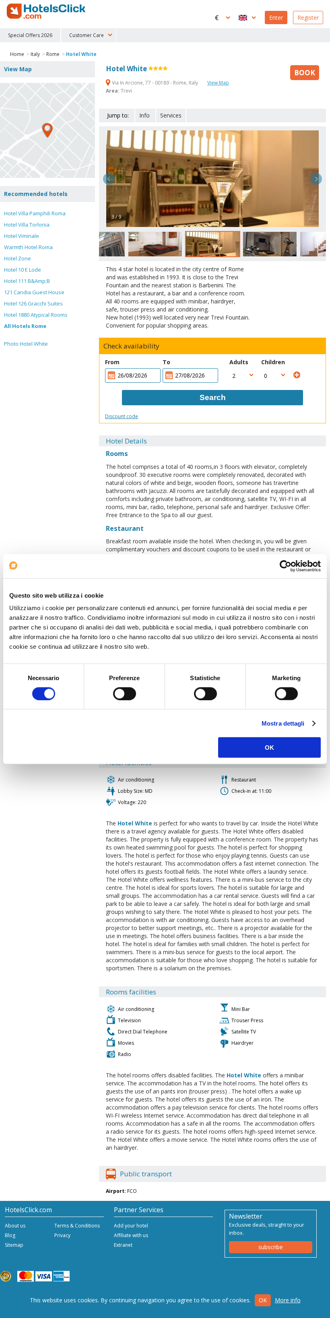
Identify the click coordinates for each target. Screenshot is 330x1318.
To (166, 362)
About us (15, 1225)
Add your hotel (131, 1225)
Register (308, 17)
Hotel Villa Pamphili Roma (35, 213)
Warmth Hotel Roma (28, 247)
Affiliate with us (131, 1235)
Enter (276, 17)
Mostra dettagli (283, 723)
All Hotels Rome (25, 326)
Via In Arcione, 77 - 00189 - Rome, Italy (155, 82)
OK (269, 747)
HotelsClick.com (46, 11)
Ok (263, 1300)
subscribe (270, 1247)
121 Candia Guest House (34, 292)
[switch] (124, 693)
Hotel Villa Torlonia (27, 224)
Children (273, 362)
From (112, 362)
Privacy (62, 1235)
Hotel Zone (17, 258)
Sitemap (14, 1245)
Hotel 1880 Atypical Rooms (36, 314)
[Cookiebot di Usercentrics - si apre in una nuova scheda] (285, 566)
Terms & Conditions (77, 1225)
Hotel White (81, 54)
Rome (53, 54)
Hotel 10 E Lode (22, 269)
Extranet (123, 1245)
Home (17, 54)
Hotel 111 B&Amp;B (27, 281)
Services (171, 115)
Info (144, 115)
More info (288, 1300)
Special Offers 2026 (30, 35)
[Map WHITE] (47, 130)
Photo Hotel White (26, 343)
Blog (10, 1235)
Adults (238, 362)
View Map (218, 82)
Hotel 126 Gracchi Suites (33, 303)
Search (213, 397)
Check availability (131, 346)
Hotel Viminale (21, 235)
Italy (35, 54)
